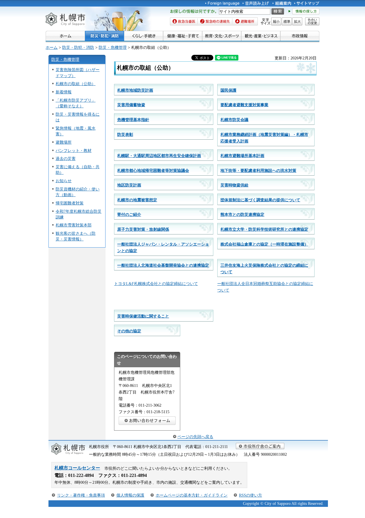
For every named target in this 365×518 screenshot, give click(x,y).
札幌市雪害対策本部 (74, 225)
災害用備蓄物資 (131, 105)
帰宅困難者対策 (70, 203)
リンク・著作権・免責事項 (81, 495)
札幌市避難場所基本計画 (242, 155)
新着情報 (64, 92)
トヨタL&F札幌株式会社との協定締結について (156, 283)
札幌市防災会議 (234, 119)
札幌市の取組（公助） (76, 83)
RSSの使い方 (250, 495)
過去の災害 (66, 158)
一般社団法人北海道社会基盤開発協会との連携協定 (163, 265)
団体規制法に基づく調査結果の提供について (260, 200)
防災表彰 (125, 134)
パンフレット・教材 (74, 150)
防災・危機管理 (113, 47)
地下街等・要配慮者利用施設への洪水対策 (258, 170)
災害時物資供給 (234, 185)
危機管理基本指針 (133, 119)
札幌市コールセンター (77, 467)
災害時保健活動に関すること (143, 316)
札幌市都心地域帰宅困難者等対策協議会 (153, 170)
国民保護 (228, 90)
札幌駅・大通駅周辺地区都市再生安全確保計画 (159, 155)
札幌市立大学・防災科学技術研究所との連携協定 (264, 229)
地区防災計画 (129, 185)
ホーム (52, 47)
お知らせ (64, 180)
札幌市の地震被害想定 (137, 200)
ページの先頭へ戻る (195, 436)
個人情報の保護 (130, 495)
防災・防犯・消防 (78, 47)
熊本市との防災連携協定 (242, 214)
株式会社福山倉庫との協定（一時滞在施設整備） (264, 244)
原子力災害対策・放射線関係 (143, 229)
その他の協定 (129, 331)
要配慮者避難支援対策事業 (244, 105)
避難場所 (64, 142)
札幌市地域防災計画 (135, 90)
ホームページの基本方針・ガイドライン (192, 495)
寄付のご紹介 (129, 214)
